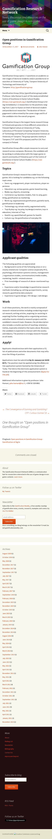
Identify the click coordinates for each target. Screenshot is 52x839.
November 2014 (8, 632)
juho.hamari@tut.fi (17, 383)
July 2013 (5, 658)
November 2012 (8, 673)
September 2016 (8, 595)
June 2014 (6, 640)
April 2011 (5, 714)
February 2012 (7, 688)
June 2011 (6, 707)
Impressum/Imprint (12, 756)
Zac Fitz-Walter (7, 511)
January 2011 (7, 718)
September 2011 (8, 699)
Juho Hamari (43, 47)
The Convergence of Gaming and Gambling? (24, 409)
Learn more (18, 477)
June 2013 (6, 662)
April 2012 (5, 681)
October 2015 (7, 610)
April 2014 (5, 647)
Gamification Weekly (22, 506)
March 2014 (6, 651)
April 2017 (5, 583)
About (7, 738)
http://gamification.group (21, 87)
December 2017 (8, 565)
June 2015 (6, 613)
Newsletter (9, 745)
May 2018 (5, 561)
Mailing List (9, 741)
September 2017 (8, 572)
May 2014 (5, 643)
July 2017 (5, 576)
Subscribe (11, 787)
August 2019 (6, 553)
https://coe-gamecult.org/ (14, 102)
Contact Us (9, 752)
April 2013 (5, 669)
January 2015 (7, 625)
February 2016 (7, 598)
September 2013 (8, 654)
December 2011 (8, 692)
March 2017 (6, 587)
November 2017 (8, 568)
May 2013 (5, 666)
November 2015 (8, 606)
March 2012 (6, 684)
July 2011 (5, 703)
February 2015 (7, 621)
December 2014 (8, 628)
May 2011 (5, 711)
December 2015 (8, 602)
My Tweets (6, 491)
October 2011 (7, 696)
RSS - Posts (9, 805)
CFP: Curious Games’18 (37, 412)
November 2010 (8, 722)
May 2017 (5, 580)
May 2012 (5, 677)
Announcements (28, 47)
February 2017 (7, 591)
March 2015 (6, 617)
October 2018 (7, 557)
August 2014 (6, 636)
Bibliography (9, 749)
